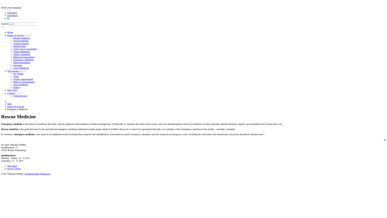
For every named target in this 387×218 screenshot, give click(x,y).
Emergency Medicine (23, 60)
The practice (13, 71)
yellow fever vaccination (25, 49)
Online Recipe (20, 96)
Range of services (15, 35)
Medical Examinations (24, 57)
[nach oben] (1, 2)
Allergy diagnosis (21, 54)
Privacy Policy (14, 168)
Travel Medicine (21, 68)
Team (16, 76)
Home (10, 32)
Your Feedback (20, 84)
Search (4, 24)
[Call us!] (8, 18)
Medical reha (19, 46)
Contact (11, 93)
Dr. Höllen (18, 74)
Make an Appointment (24, 82)
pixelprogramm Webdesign (37, 174)
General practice (21, 43)
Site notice (12, 166)
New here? (12, 90)
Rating (16, 87)
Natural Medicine (21, 51)
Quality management (23, 79)
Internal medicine (21, 38)
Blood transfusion (21, 62)
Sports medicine (21, 41)
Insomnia (17, 65)
